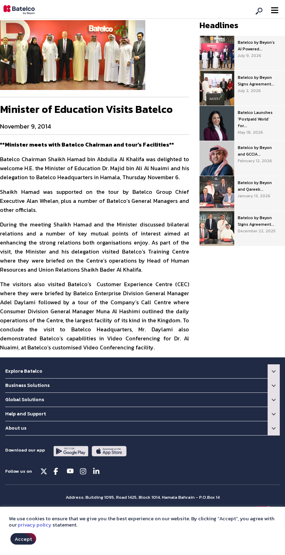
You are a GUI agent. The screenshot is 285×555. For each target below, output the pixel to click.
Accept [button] (23, 539)
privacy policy (34, 525)
